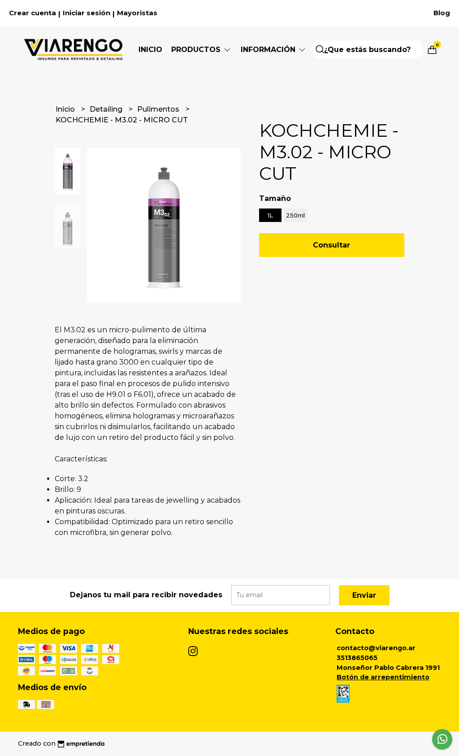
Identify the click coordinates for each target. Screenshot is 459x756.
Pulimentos (159, 109)
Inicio (150, 49)
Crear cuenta (32, 13)
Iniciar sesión (86, 13)
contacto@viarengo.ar (376, 648)
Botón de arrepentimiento (383, 677)
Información (269, 49)
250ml (295, 215)
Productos (197, 49)
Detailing (107, 109)
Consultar (331, 245)
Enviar (364, 595)
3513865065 (357, 658)
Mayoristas (137, 13)
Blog (441, 13)
